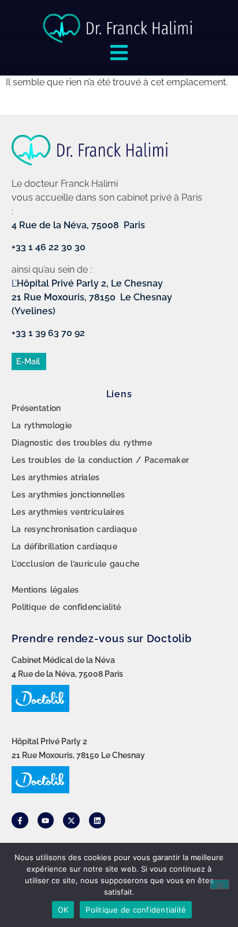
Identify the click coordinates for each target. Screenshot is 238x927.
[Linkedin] (97, 820)
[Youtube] (46, 820)
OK (63, 909)
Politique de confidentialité (135, 909)
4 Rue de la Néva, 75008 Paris (78, 225)
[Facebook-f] (20, 820)
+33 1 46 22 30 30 (48, 247)
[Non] (219, 884)
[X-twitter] (71, 820)
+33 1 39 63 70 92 (48, 332)
